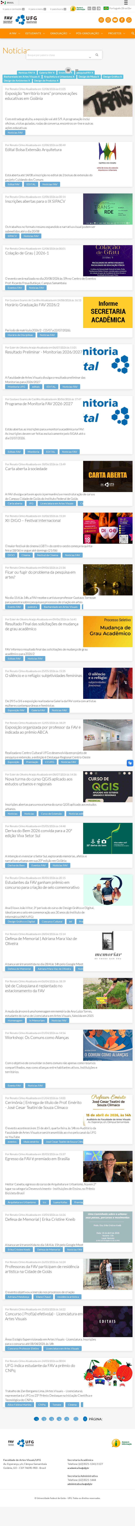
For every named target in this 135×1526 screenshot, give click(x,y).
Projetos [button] (114, 33)
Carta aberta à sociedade (26, 468)
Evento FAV (14, 606)
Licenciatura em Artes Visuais (56, 503)
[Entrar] (2, 3)
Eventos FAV (15, 287)
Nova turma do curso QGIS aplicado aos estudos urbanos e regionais (38, 781)
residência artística (68, 1296)
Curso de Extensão (51, 813)
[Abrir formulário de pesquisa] (133, 33)
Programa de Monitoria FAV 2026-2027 (39, 403)
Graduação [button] (58, 33)
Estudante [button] (33, 33)
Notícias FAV (15, 132)
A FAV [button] (12, 33)
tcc (44, 1202)
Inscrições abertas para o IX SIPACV (35, 201)
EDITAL (31, 184)
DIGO (11, 555)
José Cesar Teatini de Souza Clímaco (66, 1141)
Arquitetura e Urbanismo (22, 1202)
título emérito (31, 1141)
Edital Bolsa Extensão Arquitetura (33, 149)
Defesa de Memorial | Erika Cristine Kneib (40, 1219)
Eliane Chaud (43, 1296)
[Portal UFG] (26, 24)
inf (70, 921)
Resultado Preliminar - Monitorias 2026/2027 (43, 351)
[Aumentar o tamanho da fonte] (89, 8)
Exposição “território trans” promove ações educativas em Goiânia (41, 96)
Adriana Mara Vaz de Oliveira (54, 968)
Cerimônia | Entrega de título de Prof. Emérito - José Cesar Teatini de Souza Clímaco (43, 1105)
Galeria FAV (38, 710)
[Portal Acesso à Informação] (122, 1446)
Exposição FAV (16, 710)
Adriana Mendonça (18, 1296)
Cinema (26, 555)
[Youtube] (115, 20)
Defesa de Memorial (19, 968)
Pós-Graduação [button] (87, 33)
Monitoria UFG (16, 386)
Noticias (29, 813)
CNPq (41, 1404)
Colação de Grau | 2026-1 (27, 252)
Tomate (56, 1404)
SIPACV (12, 235)
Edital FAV (14, 184)
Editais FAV (14, 451)
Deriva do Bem (16, 865)
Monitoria (33, 451)
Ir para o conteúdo (12, 9)
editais (36, 386)
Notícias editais (78, 813)
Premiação (32, 761)
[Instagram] (108, 20)
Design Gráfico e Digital (21, 921)
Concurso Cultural (52, 921)
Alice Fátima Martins (19, 1404)
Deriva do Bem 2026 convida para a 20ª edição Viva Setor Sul (38, 833)
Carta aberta (15, 503)
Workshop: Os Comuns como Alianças (37, 1037)
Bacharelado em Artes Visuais (61, 606)
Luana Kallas (60, 1202)
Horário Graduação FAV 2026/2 (32, 304)
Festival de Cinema (47, 555)
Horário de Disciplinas (20, 334)
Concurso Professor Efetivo (23, 1348)
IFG (31, 503)
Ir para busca (57, 9)
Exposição (13, 761)
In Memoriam (37, 1020)
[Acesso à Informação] (77, 8)
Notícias (12, 813)
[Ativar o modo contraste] (98, 8)
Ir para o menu (36, 9)
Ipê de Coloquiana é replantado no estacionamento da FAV (33, 988)
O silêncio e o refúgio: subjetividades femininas (43, 675)
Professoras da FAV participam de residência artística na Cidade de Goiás (42, 1269)
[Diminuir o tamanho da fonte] (94, 8)
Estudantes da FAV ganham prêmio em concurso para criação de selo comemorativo (42, 885)
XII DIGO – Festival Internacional (33, 520)
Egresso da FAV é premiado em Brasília (37, 1158)
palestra (32, 606)
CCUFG (49, 761)
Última (85, 1418)
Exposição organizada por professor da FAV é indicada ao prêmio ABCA (43, 729)
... (76, 1419)
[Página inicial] (7, 22)
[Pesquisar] (97, 55)
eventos (12, 1141)
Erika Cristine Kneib (19, 1249)
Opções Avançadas (90, 58)
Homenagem (15, 1020)
